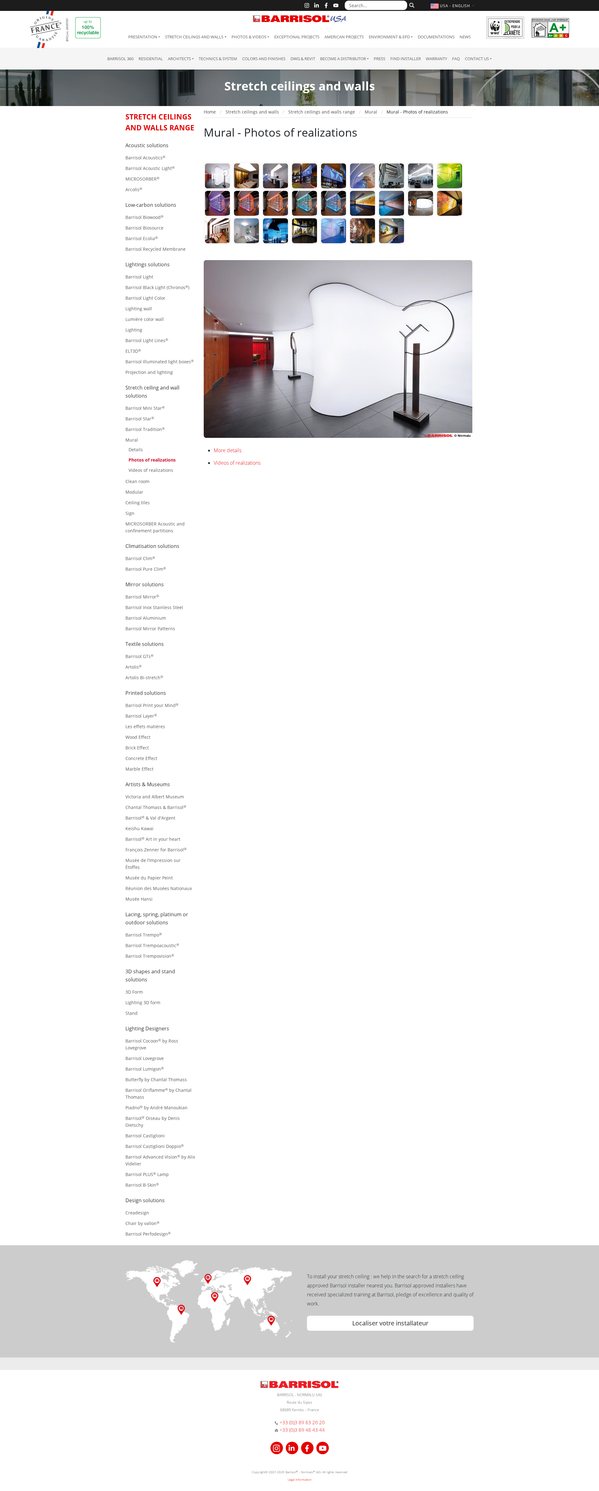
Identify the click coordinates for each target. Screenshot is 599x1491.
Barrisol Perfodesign (148, 1234)
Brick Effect (137, 748)
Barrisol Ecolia (141, 238)
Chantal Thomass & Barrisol (155, 807)
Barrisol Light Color (145, 298)
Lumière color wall (144, 319)
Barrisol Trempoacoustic (152, 945)
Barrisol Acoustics (145, 158)
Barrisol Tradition (145, 429)
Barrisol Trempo (143, 935)
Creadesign (137, 1213)
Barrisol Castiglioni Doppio (154, 1146)
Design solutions (145, 1200)
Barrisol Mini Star (145, 408)
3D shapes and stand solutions (150, 975)
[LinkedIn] (316, 5)
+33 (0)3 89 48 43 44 (302, 1430)
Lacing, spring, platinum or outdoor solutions (156, 918)
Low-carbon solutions (150, 204)
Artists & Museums (147, 784)
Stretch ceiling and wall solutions (152, 391)
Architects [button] (179, 58)
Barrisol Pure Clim (145, 569)
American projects (344, 37)
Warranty (436, 58)
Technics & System (218, 58)
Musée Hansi (139, 899)
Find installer (405, 58)
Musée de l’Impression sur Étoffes (153, 863)
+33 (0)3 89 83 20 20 (302, 1422)
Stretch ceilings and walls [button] (194, 37)
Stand (131, 1013)
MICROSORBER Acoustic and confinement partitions (155, 527)
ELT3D (133, 351)
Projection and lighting (149, 372)
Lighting (133, 330)
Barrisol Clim (140, 558)
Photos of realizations (152, 460)
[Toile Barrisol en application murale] (217, 175)
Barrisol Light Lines (146, 340)
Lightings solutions (147, 264)
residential (151, 58)
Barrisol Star (139, 419)
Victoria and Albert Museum (154, 797)
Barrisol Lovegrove (144, 1058)
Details (136, 450)
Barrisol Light (139, 277)
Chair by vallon (142, 1223)
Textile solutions (144, 644)
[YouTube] (335, 5)
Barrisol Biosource (144, 228)
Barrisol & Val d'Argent (150, 818)
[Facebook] (326, 5)
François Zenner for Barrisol (156, 850)
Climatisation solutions (152, 546)
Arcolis (133, 189)
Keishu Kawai (139, 828)
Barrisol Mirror (142, 597)
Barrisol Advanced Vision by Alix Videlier (160, 1160)
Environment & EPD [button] (389, 37)
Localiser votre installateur (390, 1323)
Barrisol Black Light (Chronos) (157, 287)
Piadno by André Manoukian (156, 1108)
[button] (453, 5)
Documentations (436, 37)
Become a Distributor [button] (343, 58)
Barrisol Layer (141, 716)
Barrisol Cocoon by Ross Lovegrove (151, 1044)
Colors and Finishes (263, 58)
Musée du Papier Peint (149, 878)
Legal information (300, 1479)
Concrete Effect (141, 758)
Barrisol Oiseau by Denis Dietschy (152, 1121)
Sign (129, 513)
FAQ (456, 58)
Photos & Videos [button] (248, 37)
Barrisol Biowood (144, 217)
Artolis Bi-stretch (144, 677)
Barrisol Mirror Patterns (150, 629)
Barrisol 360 (120, 58)
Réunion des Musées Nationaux (158, 888)
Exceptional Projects (296, 37)
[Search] (411, 4)
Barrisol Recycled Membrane (155, 249)
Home (210, 112)
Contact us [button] (477, 58)
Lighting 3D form (142, 1002)
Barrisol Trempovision (149, 956)
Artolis (133, 667)
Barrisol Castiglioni (145, 1136)
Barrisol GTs (139, 656)
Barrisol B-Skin (142, 1185)
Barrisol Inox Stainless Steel (154, 607)
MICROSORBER (142, 179)
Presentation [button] (142, 37)
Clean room (137, 481)
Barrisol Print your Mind (151, 705)
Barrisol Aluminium (145, 618)
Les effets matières (145, 726)
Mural (131, 440)
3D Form (134, 992)
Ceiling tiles (137, 503)
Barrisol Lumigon (144, 1069)
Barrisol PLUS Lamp (147, 1174)
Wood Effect (137, 737)
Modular (134, 492)
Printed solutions (145, 693)
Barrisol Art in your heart (152, 839)
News (465, 37)
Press (379, 58)
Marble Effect (139, 769)
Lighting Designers (147, 1028)
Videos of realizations (151, 470)
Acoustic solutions (146, 145)
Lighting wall (138, 309)
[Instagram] (306, 5)
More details (227, 450)
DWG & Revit (302, 58)
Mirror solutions (144, 584)
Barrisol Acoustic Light (150, 168)
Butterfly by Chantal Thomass (156, 1079)
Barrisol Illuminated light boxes (159, 362)
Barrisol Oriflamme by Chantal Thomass (158, 1093)
